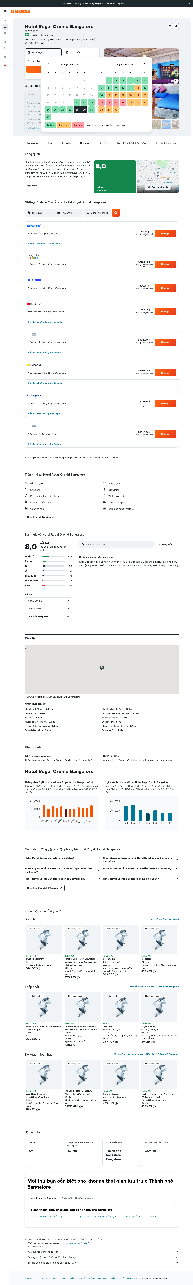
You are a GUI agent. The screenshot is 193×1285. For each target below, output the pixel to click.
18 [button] (55, 102)
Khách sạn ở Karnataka (98, 1278)
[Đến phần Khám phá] (5, 42)
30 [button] (91, 109)
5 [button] (62, 87)
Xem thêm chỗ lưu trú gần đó (164, 919)
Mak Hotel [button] (146, 958)
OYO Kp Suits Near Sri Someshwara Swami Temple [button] (43, 1028)
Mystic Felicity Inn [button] (35, 958)
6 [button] (70, 87)
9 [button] (91, 87)
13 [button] (70, 95)
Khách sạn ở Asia (59, 1278)
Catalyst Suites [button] (110, 1093)
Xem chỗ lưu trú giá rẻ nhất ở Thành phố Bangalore (153, 986)
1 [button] (84, 80)
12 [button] (63, 95)
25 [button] (55, 109)
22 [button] (84, 102)
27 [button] (70, 109)
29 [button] (84, 109)
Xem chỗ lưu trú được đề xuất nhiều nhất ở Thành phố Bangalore (146, 1054)
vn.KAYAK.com (30, 1278)
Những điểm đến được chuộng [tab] (77, 1198)
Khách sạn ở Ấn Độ (77, 1278)
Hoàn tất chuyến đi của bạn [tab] (43, 1198)
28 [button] (77, 109)
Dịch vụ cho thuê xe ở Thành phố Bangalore (99, 1216)
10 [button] (48, 95)
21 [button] (77, 102)
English (120, 3)
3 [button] (48, 87)
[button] (189, 3)
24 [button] (48, 109)
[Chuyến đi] (5, 57)
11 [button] (55, 95)
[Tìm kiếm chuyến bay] (5, 21)
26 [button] (62, 109)
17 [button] (48, 102)
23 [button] (91, 102)
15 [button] (84, 95)
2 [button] (91, 80)
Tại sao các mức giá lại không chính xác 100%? (53, 1262)
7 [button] (77, 87)
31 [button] (48, 116)
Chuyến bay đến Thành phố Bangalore (49, 1216)
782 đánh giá (46, 34)
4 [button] (55, 87)
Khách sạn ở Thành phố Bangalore (141, 1216)
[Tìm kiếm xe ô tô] (5, 33)
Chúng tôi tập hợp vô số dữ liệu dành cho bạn (52, 1257)
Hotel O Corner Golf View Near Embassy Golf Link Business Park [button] (81, 960)
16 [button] (91, 95)
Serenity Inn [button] (109, 958)
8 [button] (84, 87)
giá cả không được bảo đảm (79, 1243)
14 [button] (77, 95)
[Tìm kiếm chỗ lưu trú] (5, 27)
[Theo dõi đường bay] (5, 48)
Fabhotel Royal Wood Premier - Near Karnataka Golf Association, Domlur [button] (81, 1029)
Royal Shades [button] (148, 1026)
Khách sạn (44, 1278)
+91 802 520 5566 (34, 43)
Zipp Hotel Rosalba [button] (35, 1093)
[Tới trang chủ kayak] (20, 11)
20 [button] (69, 102)
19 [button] (63, 102)
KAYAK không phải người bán (43, 1251)
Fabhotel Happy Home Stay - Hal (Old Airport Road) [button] (157, 1095)
